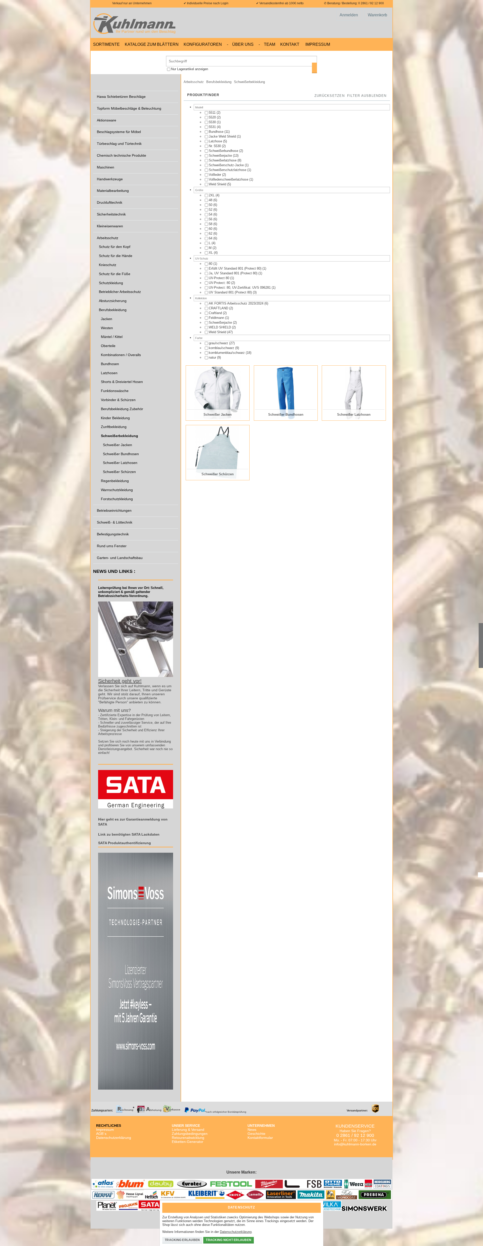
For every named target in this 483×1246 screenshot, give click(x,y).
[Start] (136, 23)
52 (211, 209)
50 (211, 205)
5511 (213, 112)
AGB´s (101, 1134)
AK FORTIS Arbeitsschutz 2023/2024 (236, 303)
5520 (213, 117)
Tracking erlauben (182, 1240)
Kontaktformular (260, 1138)
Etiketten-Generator (187, 1142)
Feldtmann (217, 318)
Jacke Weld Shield (223, 136)
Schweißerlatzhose (223, 160)
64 (211, 238)
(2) (214, 112)
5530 (213, 122)
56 (211, 219)
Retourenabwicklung (188, 1138)
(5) (218, 141)
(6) (213, 200)
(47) (221, 332)
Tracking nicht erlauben (228, 1240)
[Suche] (314, 68)
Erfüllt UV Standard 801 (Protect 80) (235, 268)
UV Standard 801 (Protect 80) (231, 292)
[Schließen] (315, 1206)
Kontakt (289, 44)
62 (211, 233)
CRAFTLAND (219, 308)
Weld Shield (218, 184)
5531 (213, 127)
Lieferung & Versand (188, 1130)
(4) (215, 127)
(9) (224, 348)
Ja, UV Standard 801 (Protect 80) (233, 273)
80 (211, 264)
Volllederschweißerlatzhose (229, 179)
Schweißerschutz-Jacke (227, 165)
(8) (225, 160)
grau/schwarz (219, 343)
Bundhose (216, 132)
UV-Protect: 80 (220, 283)
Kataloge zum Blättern (152, 44)
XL (211, 252)
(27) (222, 343)
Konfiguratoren (203, 44)
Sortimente (106, 44)
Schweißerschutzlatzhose (228, 170)
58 (211, 224)
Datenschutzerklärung (113, 1138)
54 (211, 214)
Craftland (216, 313)
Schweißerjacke (221, 155)
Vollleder (215, 175)
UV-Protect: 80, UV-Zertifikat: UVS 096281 (240, 287)
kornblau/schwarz (222, 348)
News (252, 1130)
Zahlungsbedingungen (190, 1134)
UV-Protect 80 (219, 278)
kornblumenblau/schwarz (227, 353)
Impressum (317, 44)
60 (211, 229)
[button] (366, 96)
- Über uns (240, 44)
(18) (230, 353)
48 (211, 200)
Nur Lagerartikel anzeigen (189, 69)
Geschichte (256, 1134)
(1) (215, 122)
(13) (223, 155)
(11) (219, 132)
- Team (267, 44)
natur (213, 357)
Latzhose (216, 141)
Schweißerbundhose (224, 151)
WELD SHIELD (220, 327)
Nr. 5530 (215, 146)
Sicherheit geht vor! (120, 681)
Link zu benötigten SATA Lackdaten (128, 834)
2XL (212, 195)
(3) (233, 292)
